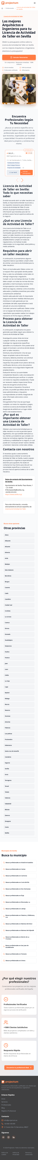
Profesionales (10, 8)
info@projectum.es (10, 1120)
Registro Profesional (8, 1111)
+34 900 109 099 (9, 1124)
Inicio (3, 1099)
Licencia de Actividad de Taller (15, 509)
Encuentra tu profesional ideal (18, 1068)
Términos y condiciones (29, 1153)
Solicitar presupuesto (27, 172)
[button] (22, 180)
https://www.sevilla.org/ (13, 494)
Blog (3, 1108)
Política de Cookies (4, 1153)
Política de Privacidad (16, 1153)
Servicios (4, 1102)
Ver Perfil (14, 172)
